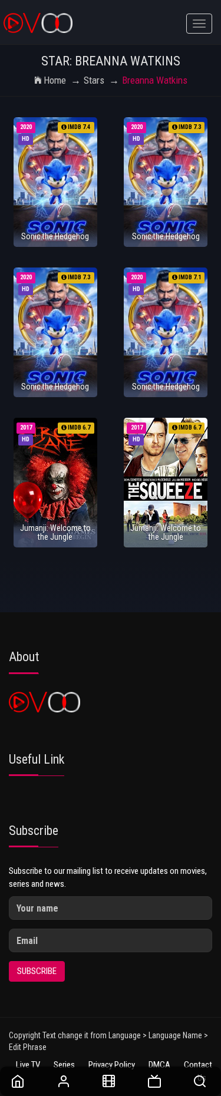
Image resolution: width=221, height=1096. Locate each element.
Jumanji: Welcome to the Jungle (55, 532)
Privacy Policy (111, 1064)
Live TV (28, 1064)
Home (55, 80)
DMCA (159, 1064)
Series (64, 1064)
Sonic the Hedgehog (55, 236)
